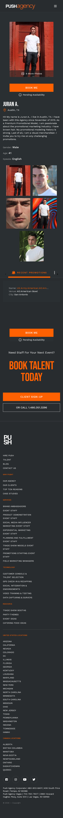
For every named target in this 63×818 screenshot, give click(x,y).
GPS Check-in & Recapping (17, 581)
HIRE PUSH (8, 455)
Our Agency (9, 481)
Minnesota (9, 696)
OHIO (5, 707)
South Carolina (12, 699)
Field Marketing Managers (18, 561)
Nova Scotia (9, 755)
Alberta (7, 744)
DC (4, 656)
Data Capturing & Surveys (17, 597)
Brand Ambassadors (14, 506)
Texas (6, 714)
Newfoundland (11, 759)
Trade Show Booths (14, 610)
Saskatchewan (11, 766)
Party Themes (11, 614)
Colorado (8, 652)
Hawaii (6, 732)
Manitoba (8, 751)
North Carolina (12, 692)
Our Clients (10, 485)
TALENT (7, 460)
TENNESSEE (9, 728)
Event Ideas (10, 619)
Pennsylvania (10, 717)
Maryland (8, 678)
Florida (7, 663)
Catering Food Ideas (14, 623)
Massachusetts (12, 681)
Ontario (7, 762)
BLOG (6, 464)
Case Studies (10, 493)
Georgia (7, 667)
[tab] (29, 274)
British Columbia (12, 748)
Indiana (7, 725)
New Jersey (9, 710)
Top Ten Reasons (12, 489)
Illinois (7, 659)
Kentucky (8, 670)
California (9, 645)
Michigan (8, 688)
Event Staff (10, 510)
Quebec (7, 770)
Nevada (7, 648)
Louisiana (8, 674)
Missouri (8, 703)
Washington (10, 721)
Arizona (7, 641)
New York (8, 685)
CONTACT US (9, 468)
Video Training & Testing (17, 593)
